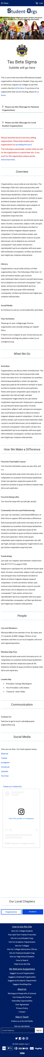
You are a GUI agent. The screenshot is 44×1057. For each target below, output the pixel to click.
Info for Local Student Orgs (22, 938)
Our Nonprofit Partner (22, 997)
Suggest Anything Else (22, 984)
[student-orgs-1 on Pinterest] (23, 1038)
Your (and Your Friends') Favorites (22, 934)
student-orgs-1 (24, 1044)
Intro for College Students (22, 931)
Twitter (4, 758)
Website (4, 753)
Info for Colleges (22, 945)
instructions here (8, 159)
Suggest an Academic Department (22, 980)
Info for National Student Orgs (22, 953)
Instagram (5, 762)
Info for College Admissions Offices (22, 949)
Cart (41, 3)
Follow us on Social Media (22, 1021)
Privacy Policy (22, 1008)
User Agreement (22, 1004)
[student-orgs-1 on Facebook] (20, 1038)
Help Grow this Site (22, 964)
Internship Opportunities (22, 1000)
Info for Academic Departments (22, 942)
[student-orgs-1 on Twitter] (16, 1038)
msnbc (16, 843)
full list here (19, 88)
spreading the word (23, 144)
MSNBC (8, 843)
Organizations (11, 912)
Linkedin (4, 771)
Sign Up (39, 1030)
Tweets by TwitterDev (12, 786)
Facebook (5, 767)
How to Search (22, 960)
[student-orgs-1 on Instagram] (27, 1038)
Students (33, 912)
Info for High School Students (22, 956)
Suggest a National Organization (22, 977)
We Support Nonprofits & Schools (22, 993)
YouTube (5, 776)
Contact (22, 1011)
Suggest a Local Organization (22, 973)
